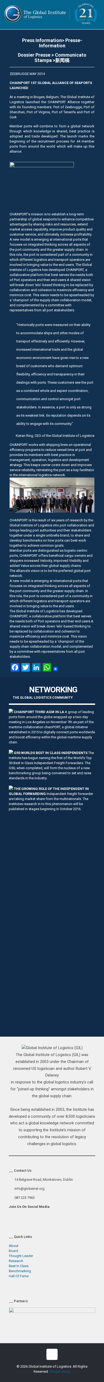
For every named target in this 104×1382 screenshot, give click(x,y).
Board (13, 1251)
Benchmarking (20, 1271)
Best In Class (19, 1266)
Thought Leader (21, 1256)
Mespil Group (60, 1371)
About (13, 1246)
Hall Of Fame (19, 1276)
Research (16, 1261)
